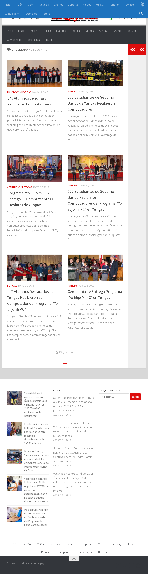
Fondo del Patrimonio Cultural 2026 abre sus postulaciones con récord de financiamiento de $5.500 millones (72, 429)
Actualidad (13, 187)
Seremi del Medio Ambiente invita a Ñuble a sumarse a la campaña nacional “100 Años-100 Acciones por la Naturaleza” (35, 405)
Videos (87, 4)
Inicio (7, 4)
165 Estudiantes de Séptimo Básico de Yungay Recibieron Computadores (91, 103)
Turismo (114, 4)
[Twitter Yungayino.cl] (125, 565)
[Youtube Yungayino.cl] (131, 565)
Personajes (30, 13)
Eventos (58, 4)
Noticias (44, 4)
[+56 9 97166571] (138, 565)
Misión (19, 4)
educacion (13, 92)
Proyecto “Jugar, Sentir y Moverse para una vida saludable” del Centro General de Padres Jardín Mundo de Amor (73, 454)
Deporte (73, 4)
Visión (31, 4)
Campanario (11, 13)
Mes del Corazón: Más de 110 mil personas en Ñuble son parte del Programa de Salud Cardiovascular (36, 517)
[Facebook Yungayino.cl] (118, 565)
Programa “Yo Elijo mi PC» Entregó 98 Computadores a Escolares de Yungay (30, 198)
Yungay (100, 4)
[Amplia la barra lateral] (141, 49)
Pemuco (129, 4)
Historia (46, 13)
